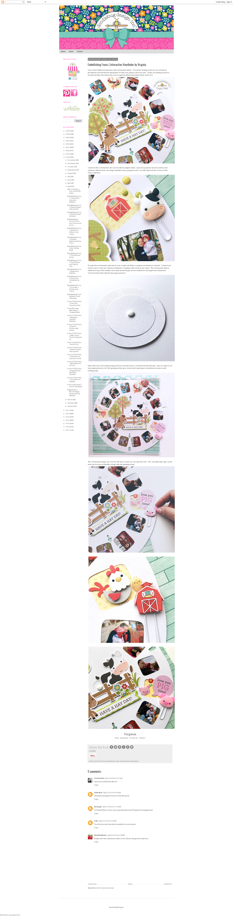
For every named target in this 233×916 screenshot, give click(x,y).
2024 (68, 138)
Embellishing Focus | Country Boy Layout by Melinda (74, 199)
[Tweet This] (116, 748)
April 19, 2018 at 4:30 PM (107, 821)
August (70, 173)
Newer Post (92, 884)
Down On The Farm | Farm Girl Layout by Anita (74, 303)
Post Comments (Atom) (105, 888)
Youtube (142, 738)
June (69, 180)
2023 (68, 141)
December (72, 160)
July (69, 177)
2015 (68, 417)
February (71, 403)
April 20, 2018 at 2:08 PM (116, 835)
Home (63, 51)
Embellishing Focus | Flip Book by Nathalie (74, 271)
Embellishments (111, 761)
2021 (68, 147)
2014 (68, 420)
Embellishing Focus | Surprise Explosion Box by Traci (74, 240)
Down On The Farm (99, 761)
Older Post (168, 884)
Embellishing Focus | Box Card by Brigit (74, 248)
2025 (68, 134)
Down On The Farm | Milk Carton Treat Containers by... (74, 336)
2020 (68, 151)
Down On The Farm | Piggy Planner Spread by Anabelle (74, 371)
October (71, 167)
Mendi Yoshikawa (100, 835)
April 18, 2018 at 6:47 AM (113, 778)
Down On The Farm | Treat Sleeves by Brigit (74, 380)
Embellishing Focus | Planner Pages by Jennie (74, 214)
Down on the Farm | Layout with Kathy (74, 386)
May (69, 183)
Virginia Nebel (133, 761)
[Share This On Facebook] (111, 748)
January (71, 406)
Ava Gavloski (99, 778)
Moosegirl (98, 807)
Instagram (124, 738)
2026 (68, 131)
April (69, 186)
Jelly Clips (119, 761)
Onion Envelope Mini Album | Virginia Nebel (73, 310)
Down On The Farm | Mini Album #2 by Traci (74, 364)
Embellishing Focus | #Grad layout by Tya (74, 255)
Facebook (133, 738)
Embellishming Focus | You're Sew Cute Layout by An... (74, 222)
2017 (68, 410)
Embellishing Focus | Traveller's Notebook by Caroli (74, 288)
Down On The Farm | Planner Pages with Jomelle (74, 349)
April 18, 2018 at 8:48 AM (112, 793)
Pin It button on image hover (10, 915)
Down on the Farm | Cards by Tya (74, 343)
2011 (68, 430)
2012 (68, 427)
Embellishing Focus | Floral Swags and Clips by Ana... (74, 263)
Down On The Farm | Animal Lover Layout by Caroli (74, 356)
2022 (68, 144)
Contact (80, 51)
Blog (117, 738)
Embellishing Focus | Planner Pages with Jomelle (74, 207)
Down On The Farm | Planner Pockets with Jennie (74, 327)
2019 (68, 154)
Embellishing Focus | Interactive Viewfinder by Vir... (74, 279)
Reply (96, 785)
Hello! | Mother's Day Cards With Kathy (74, 191)
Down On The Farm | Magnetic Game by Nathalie (74, 318)
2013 (68, 424)
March (70, 400)
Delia (96, 821)
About (71, 51)
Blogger (121, 907)
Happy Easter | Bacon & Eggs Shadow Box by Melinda (73, 393)
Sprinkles (126, 761)
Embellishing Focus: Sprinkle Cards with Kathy (74, 296)
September (72, 170)
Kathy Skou (98, 793)
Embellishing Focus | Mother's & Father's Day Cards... (74, 231)
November (72, 163)
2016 (68, 414)
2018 (68, 157)
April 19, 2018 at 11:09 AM (111, 807)
